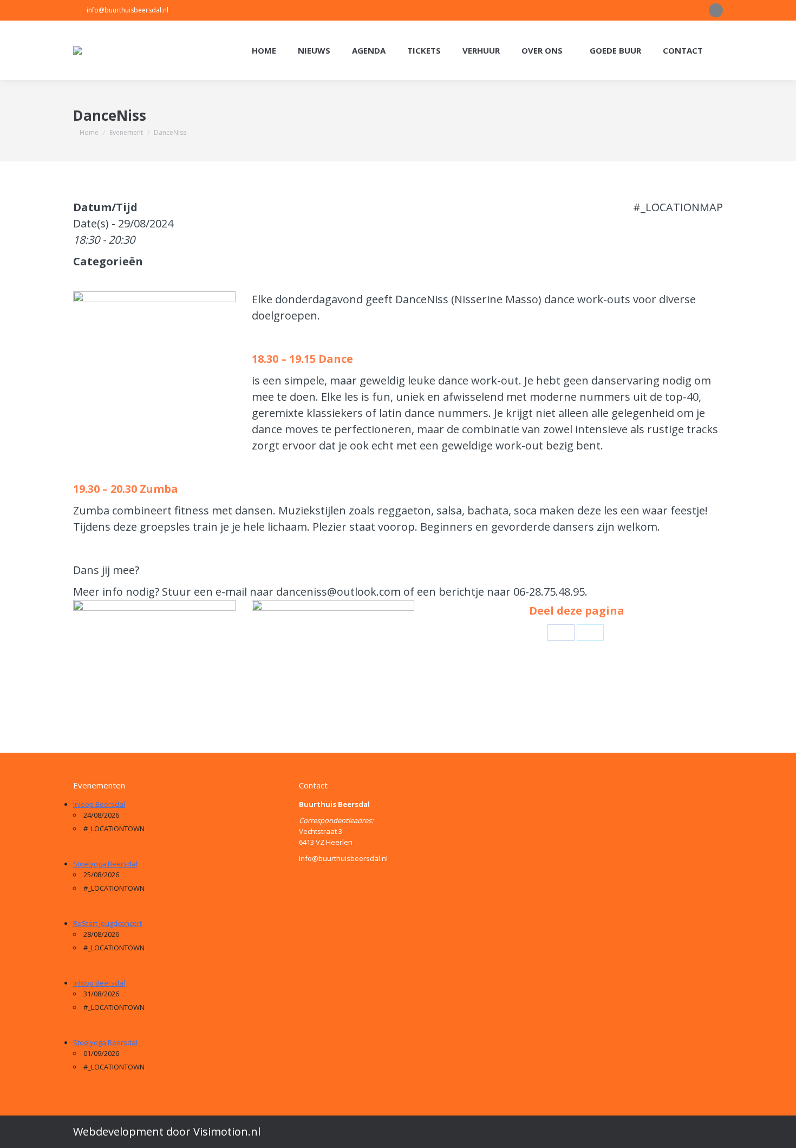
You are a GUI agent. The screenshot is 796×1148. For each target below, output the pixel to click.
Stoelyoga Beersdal (105, 864)
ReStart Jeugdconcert (107, 923)
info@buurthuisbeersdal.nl (127, 10)
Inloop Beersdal (99, 804)
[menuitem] (264, 50)
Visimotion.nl (226, 1131)
